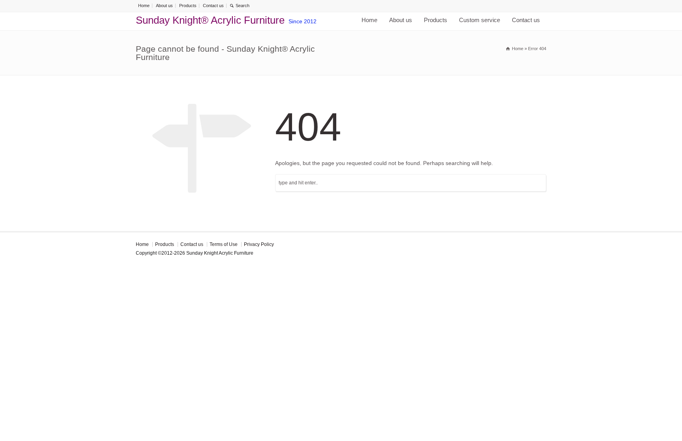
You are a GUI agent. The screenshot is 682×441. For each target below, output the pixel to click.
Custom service (479, 20)
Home (144, 5)
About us (164, 5)
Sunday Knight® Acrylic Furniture (210, 20)
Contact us (213, 5)
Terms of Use (224, 244)
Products (188, 5)
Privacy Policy (259, 244)
